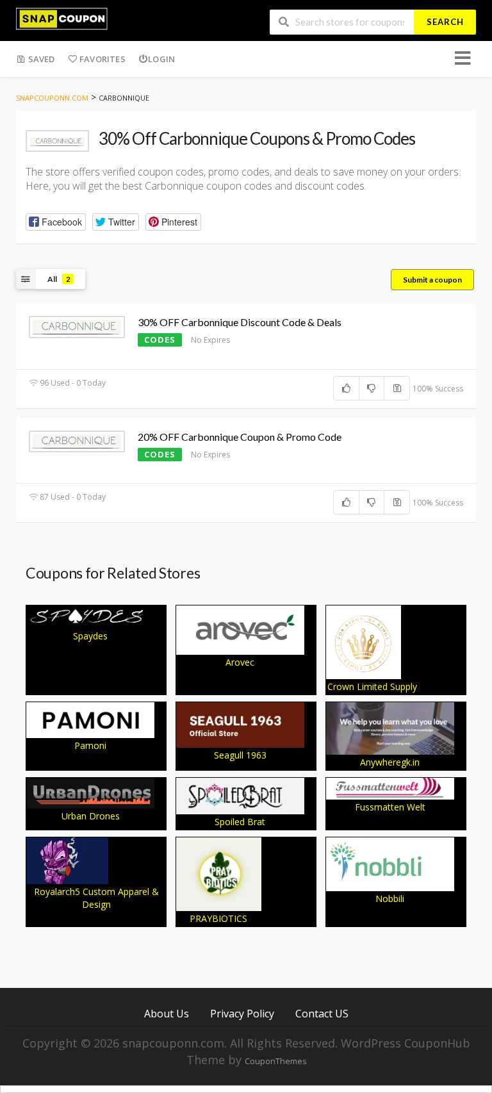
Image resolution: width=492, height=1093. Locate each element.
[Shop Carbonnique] (57, 141)
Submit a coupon (432, 279)
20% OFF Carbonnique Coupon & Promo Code (239, 437)
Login (161, 59)
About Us (166, 1013)
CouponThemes (275, 1061)
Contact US (321, 1013)
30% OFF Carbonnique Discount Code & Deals (239, 322)
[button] (56, 222)
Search (445, 22)
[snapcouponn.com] (62, 18)
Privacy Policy (242, 1013)
